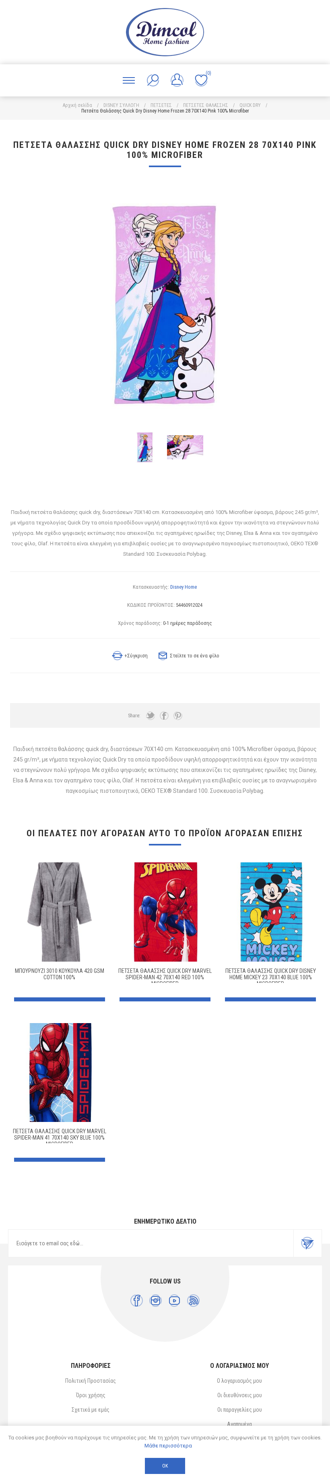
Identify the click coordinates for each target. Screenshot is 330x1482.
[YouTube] (174, 1301)
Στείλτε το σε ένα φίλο (194, 656)
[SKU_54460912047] (165, 912)
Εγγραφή (307, 1243)
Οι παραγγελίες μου (239, 1409)
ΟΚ (165, 1466)
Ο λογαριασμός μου (239, 1381)
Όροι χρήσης (90, 1395)
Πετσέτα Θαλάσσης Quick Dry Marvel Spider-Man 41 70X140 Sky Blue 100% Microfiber (59, 1137)
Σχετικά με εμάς (90, 1409)
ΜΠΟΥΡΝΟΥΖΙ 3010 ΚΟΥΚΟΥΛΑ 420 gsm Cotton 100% (59, 974)
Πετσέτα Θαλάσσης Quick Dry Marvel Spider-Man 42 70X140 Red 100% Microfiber (165, 977)
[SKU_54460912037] (270, 912)
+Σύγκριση (136, 656)
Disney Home (183, 587)
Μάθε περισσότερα (168, 1446)
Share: (134, 715)
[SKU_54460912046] (59, 1072)
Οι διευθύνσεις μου (239, 1395)
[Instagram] (155, 1301)
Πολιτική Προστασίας (90, 1381)
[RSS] (193, 1301)
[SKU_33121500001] (59, 912)
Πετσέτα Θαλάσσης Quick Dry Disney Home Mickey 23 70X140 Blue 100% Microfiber (270, 977)
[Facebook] (137, 1301)
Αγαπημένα (239, 1424)
